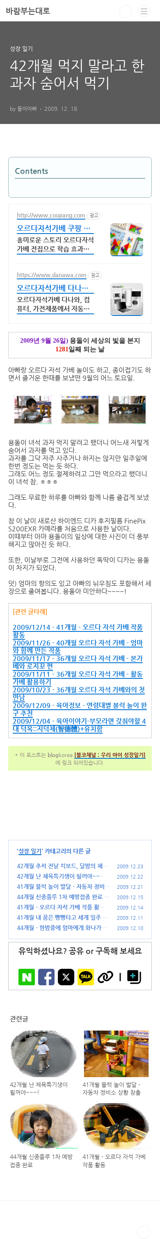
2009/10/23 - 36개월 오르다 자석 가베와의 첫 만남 (79, 693)
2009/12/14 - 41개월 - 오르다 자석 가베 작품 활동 (78, 631)
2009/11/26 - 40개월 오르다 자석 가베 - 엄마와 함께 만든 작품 (78, 647)
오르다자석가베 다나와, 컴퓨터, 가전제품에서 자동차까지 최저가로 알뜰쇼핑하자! (53, 305)
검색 (125, 11)
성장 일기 (29, 851)
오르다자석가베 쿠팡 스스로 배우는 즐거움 (54, 229)
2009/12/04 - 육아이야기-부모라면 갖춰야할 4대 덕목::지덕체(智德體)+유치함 (79, 725)
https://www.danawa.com (52, 274)
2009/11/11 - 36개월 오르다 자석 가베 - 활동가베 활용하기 (78, 678)
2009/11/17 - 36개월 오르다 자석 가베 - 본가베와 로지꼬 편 (78, 662)
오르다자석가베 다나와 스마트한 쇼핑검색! (53, 288)
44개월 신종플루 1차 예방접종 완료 (60, 896)
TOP (143, 1232)
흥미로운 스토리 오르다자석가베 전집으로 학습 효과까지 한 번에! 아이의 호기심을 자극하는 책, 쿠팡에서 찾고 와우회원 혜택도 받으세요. (55, 245)
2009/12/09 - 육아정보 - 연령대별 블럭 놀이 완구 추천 (80, 709)
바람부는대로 (28, 11)
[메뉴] (144, 11)
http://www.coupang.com (51, 215)
